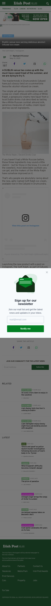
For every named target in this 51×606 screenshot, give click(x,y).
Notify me (25, 328)
